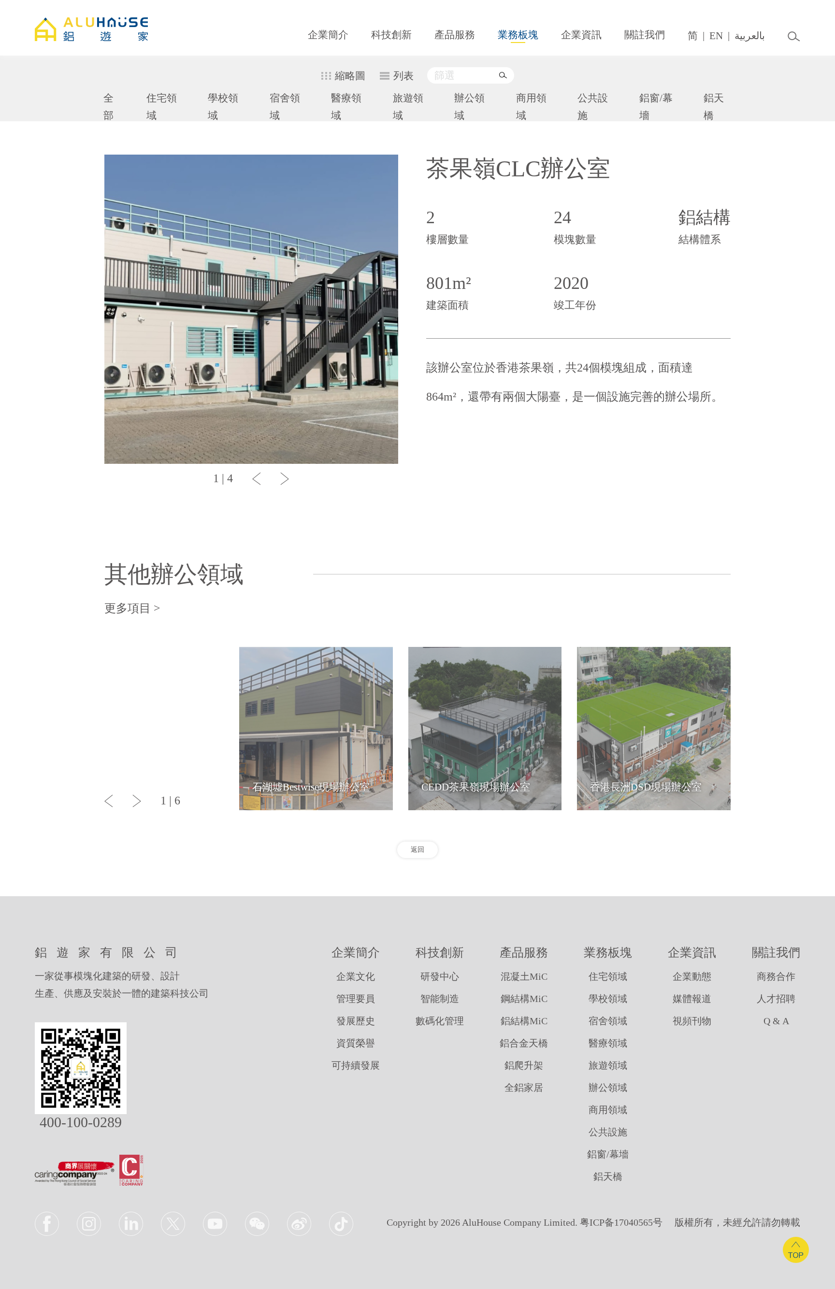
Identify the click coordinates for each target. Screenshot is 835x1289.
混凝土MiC (524, 976)
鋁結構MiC (524, 1021)
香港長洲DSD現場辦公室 (646, 787)
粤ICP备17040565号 (621, 1222)
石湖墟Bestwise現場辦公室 (311, 787)
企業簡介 (328, 35)
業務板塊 (518, 35)
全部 (108, 106)
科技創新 (391, 35)
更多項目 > (132, 608)
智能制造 (439, 998)
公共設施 (592, 106)
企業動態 (692, 976)
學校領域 (223, 106)
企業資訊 (581, 35)
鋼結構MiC (524, 998)
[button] (256, 479)
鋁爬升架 (523, 1065)
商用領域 (531, 106)
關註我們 (644, 35)
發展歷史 (355, 1021)
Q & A (776, 1021)
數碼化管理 (440, 1021)
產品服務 (454, 35)
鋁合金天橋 (524, 1043)
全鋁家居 (523, 1087)
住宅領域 (161, 106)
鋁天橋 (714, 106)
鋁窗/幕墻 (656, 106)
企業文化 (355, 976)
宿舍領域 (285, 106)
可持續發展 (355, 1065)
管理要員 (355, 998)
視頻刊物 (692, 1021)
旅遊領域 (408, 106)
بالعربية (749, 36)
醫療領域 (346, 106)
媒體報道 (692, 998)
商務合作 (776, 976)
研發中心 (439, 976)
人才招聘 (776, 998)
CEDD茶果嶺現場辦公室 (475, 787)
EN (716, 36)
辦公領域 (469, 106)
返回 (417, 849)
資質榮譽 (355, 1043)
